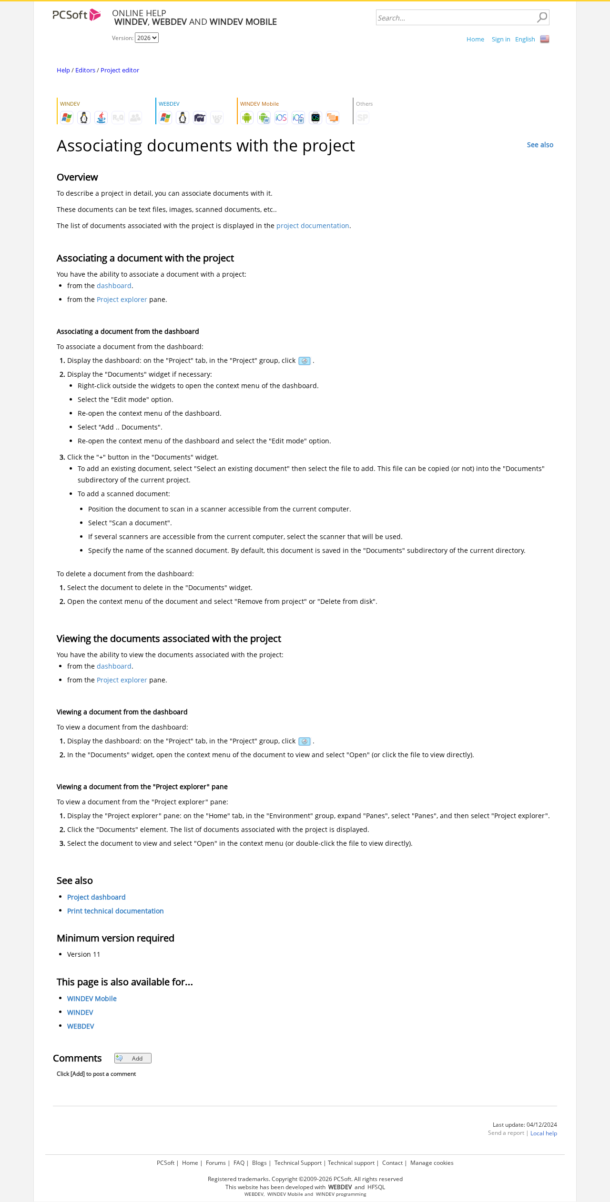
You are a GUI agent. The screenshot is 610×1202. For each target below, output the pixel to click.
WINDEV (80, 1012)
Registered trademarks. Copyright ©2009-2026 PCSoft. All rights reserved (305, 1179)
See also (540, 144)
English (525, 39)
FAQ (239, 1163)
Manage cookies (432, 1163)
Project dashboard (96, 897)
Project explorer (122, 299)
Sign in (501, 39)
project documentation (312, 225)
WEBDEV (80, 1026)
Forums (216, 1163)
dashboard (114, 285)
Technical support (351, 1163)
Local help (543, 1133)
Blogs (259, 1163)
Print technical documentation (115, 910)
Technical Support (298, 1163)
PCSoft (165, 1163)
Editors (85, 70)
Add (137, 1058)
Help (63, 70)
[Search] (542, 17)
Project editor (120, 70)
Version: (123, 38)
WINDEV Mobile (92, 998)
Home (475, 39)
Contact (392, 1163)
